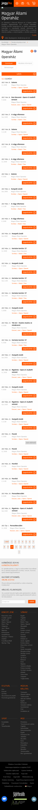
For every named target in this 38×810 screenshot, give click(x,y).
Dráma (23, 628)
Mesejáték (24, 626)
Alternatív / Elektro (7, 636)
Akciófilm (23, 739)
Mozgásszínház (25, 651)
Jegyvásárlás (28, 91)
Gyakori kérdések (26, 770)
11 (16, 547)
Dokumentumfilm (26, 730)
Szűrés (19, 74)
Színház (13, 87)
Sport (4, 718)
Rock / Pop (5, 624)
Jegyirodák (16, 777)
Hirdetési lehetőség (8, 780)
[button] (4, 799)
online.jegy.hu (8, 580)
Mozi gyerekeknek (26, 753)
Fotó (22, 709)
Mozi (22, 718)
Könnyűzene (5, 632)
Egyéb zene (5, 620)
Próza (22, 647)
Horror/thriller (24, 728)
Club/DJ (4, 639)
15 (33, 547)
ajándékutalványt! (10, 565)
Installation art (25, 711)
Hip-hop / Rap (6, 643)
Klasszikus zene (7, 616)
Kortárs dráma (25, 643)
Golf (3, 724)
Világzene (5, 626)
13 (25, 547)
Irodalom (23, 655)
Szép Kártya (7, 777)
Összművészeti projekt (9, 695)
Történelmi (24, 692)
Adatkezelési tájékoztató (11, 770)
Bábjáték (23, 636)
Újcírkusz (23, 657)
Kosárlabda (5, 722)
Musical (23, 620)
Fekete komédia (25, 668)
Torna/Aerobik (6, 726)
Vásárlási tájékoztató (12, 773)
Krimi (22, 662)
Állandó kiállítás (25, 694)
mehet (31, 602)
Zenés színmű (25, 632)
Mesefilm (23, 749)
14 (29, 547)
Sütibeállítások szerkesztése (13, 786)
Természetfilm (25, 751)
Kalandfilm (24, 745)
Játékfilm (23, 736)
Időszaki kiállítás (26, 698)
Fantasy (23, 747)
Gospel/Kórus (6, 634)
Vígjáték (23, 618)
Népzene (4, 630)
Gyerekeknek (25, 707)
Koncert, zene (15, 105)
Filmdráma (24, 722)
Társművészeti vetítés (27, 724)
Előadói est (24, 639)
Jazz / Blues (5, 628)
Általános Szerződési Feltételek (18, 764)
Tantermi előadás (26, 666)
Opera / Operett (23, 87)
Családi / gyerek (7, 618)
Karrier (32, 783)
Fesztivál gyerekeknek (8, 698)
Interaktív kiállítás (26, 705)
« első (7, 542)
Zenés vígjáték (25, 641)
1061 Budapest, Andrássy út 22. (17, 38)
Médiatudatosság (27, 777)
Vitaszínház (24, 674)
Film (3, 689)
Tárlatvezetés (25, 696)
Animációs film (25, 734)
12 (20, 547)
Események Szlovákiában (19, 783)
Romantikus (24, 743)
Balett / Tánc (22, 119)
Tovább (34, 35)
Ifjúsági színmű (25, 653)
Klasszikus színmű (26, 645)
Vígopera (23, 676)
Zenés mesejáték (26, 649)
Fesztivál (6, 686)
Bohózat (23, 660)
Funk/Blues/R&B (7, 641)
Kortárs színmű (25, 630)
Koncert (4, 691)
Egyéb (22, 616)
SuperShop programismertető (25, 780)
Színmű (23, 634)
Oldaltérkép (5, 783)
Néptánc (23, 664)
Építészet (23, 703)
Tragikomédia (25, 678)
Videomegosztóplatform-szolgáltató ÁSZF (18, 767)
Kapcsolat (24, 773)
